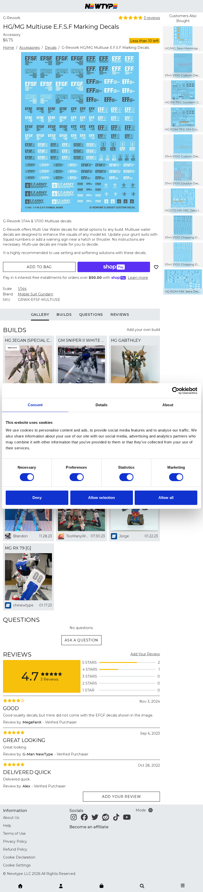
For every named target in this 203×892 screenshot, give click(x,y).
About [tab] (167, 405)
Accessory (12, 34)
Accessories (29, 47)
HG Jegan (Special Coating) (28, 340)
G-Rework (11, 18)
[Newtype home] (101, 6)
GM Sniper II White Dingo (81, 340)
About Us (11, 817)
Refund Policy (15, 849)
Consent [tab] (35, 405)
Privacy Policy (15, 841)
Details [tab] (102, 405)
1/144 (22, 289)
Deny (36, 497)
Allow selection (101, 497)
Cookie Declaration (19, 857)
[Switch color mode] (150, 810)
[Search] (142, 885)
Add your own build (143, 329)
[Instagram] (73, 818)
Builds (64, 314)
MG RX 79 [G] (18, 548)
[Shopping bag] (101, 886)
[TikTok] (116, 818)
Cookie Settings (16, 865)
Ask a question (81, 640)
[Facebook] (84, 818)
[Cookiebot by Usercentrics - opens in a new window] (175, 390)
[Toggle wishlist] (156, 267)
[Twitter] (95, 818)
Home (8, 47)
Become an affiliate (88, 827)
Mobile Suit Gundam (35, 294)
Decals (50, 47)
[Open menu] (183, 885)
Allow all (166, 497)
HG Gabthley (126, 340)
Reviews (119, 314)
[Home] (20, 885)
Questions (91, 314)
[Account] (61, 885)
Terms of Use (14, 833)
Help (7, 825)
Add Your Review (145, 654)
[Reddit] (105, 818)
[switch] (77, 477)
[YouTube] (127, 818)
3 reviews (152, 18)
